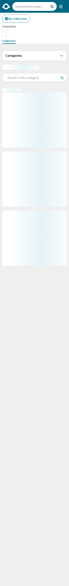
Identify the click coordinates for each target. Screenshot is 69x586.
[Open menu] (61, 6)
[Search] (52, 6)
